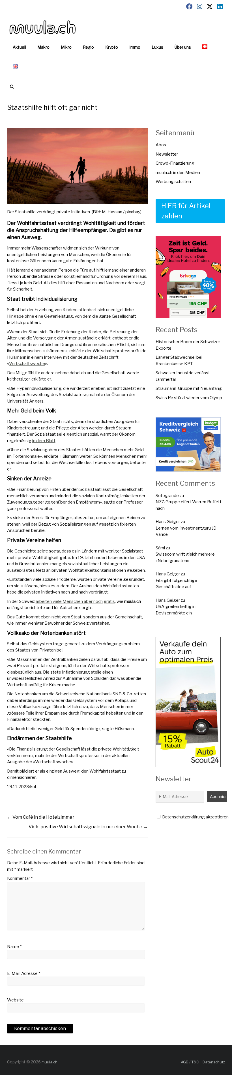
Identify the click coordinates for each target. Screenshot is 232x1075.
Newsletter (167, 154)
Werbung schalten (173, 181)
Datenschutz (214, 1062)
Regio (88, 47)
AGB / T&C (190, 1062)
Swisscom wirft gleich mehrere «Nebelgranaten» (185, 557)
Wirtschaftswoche (27, 363)
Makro (43, 47)
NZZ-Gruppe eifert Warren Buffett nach (189, 505)
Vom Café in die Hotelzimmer (40, 817)
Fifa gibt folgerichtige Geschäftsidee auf (176, 584)
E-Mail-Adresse (23, 973)
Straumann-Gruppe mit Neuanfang (189, 388)
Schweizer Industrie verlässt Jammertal (183, 376)
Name (14, 946)
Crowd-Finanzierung (175, 163)
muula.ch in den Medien (178, 172)
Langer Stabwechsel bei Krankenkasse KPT (179, 360)
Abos (161, 144)
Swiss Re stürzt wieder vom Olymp (189, 397)
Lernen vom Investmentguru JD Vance (186, 531)
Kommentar (20, 878)
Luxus (157, 47)
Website (15, 1000)
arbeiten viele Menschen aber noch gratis (75, 601)
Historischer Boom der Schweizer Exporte (188, 345)
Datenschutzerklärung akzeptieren (195, 817)
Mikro (66, 47)
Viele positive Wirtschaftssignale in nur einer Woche (88, 826)
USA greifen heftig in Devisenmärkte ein (176, 610)
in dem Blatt (43, 440)
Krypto (111, 47)
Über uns (183, 47)
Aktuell (19, 47)
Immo (134, 47)
